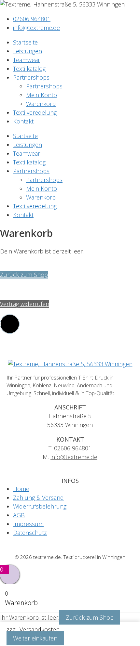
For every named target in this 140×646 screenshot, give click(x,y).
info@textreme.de (73, 457)
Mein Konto (41, 95)
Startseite (25, 42)
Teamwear (26, 60)
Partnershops (31, 77)
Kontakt (23, 121)
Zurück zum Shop (24, 274)
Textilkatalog (29, 68)
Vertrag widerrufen (24, 304)
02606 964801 (72, 448)
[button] (10, 324)
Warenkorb (41, 104)
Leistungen (27, 51)
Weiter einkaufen (35, 638)
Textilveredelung (35, 112)
